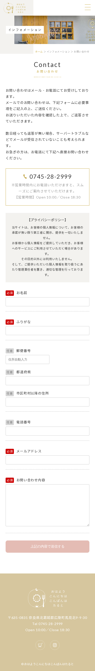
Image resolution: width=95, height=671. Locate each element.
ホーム (39, 51)
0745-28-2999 (50, 176)
